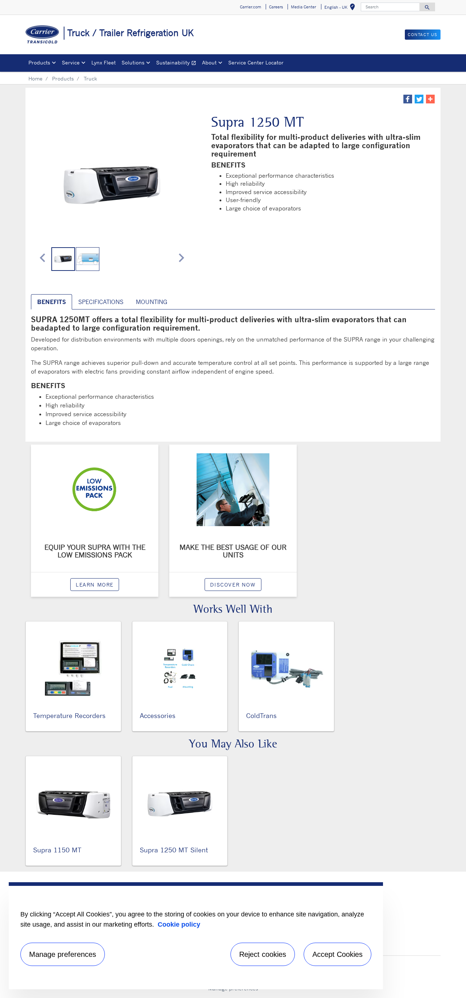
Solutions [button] (133, 62)
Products (63, 78)
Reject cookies (262, 954)
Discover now (233, 584)
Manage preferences (62, 954)
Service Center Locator (256, 62)
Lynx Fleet (103, 62)
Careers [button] (276, 6)
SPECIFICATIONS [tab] (100, 301)
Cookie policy (179, 924)
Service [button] (71, 62)
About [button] (209, 62)
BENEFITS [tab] (51, 301)
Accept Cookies (337, 954)
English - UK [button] (341, 8)
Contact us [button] (423, 34)
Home (35, 78)
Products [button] (39, 62)
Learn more (95, 584)
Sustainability (177, 63)
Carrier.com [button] (250, 6)
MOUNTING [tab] (151, 301)
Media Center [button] (303, 6)
